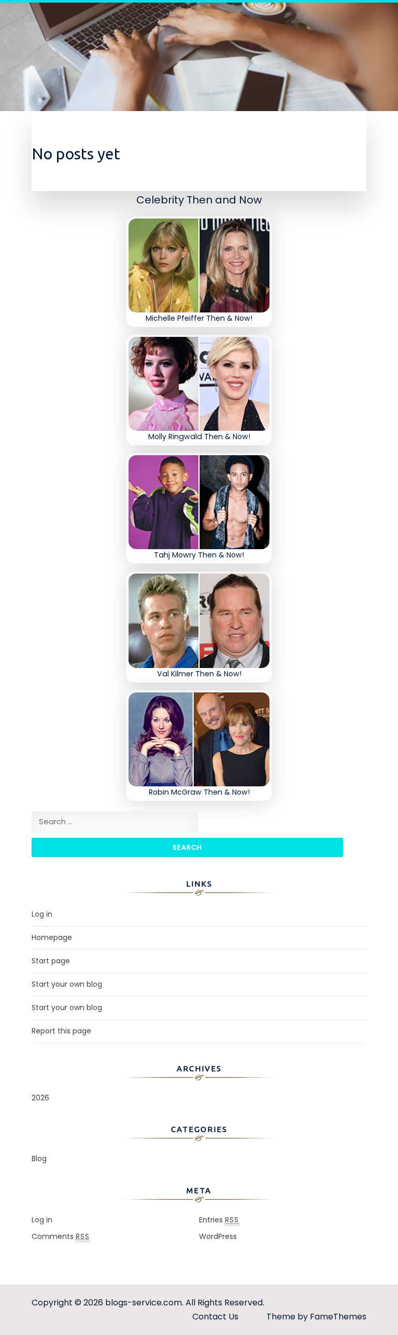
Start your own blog (67, 984)
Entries (219, 1220)
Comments (61, 1236)
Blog (39, 1158)
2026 (40, 1098)
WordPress (218, 1236)
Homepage (52, 937)
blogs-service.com (143, 1303)
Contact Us (215, 1317)
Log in (42, 914)
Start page (51, 961)
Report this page (61, 1031)
